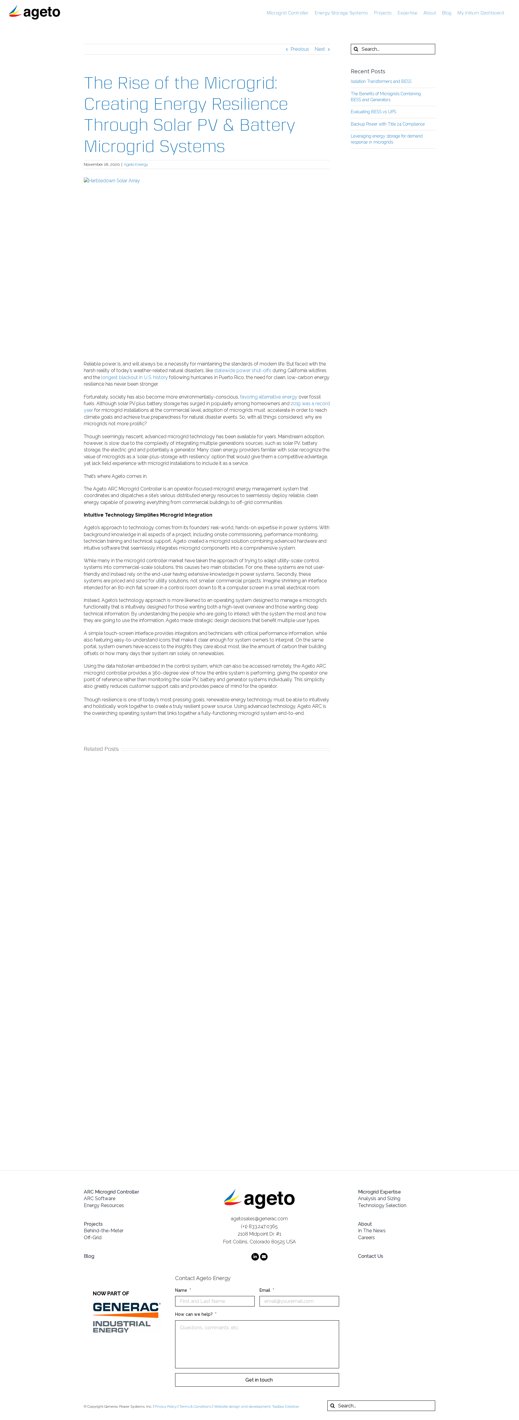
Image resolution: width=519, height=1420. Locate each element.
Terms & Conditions (195, 1406)
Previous (300, 49)
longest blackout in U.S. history (134, 377)
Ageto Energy (136, 164)
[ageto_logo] (259, 1191)
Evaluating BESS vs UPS (373, 111)
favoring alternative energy (268, 397)
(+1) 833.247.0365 (259, 1226)
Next (320, 49)
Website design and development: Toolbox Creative (256, 1406)
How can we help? (196, 1314)
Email (267, 1290)
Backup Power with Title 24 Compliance (388, 124)
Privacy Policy (166, 1406)
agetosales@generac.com (259, 1218)
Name (183, 1290)
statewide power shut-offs (242, 370)
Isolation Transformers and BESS (381, 81)
